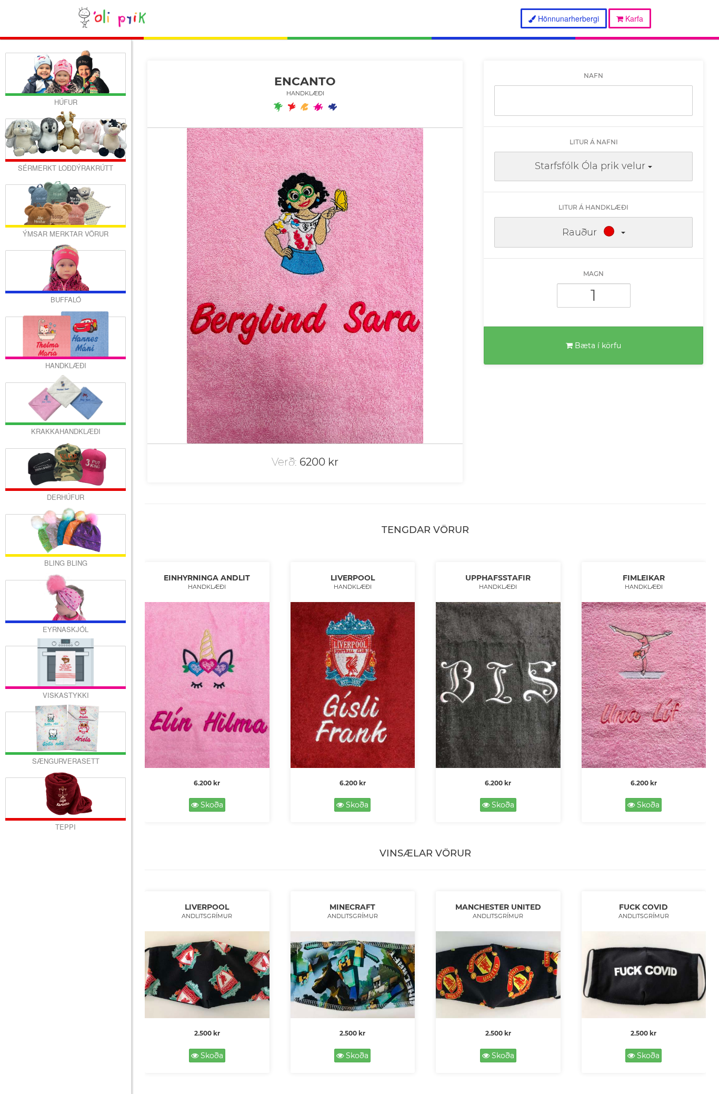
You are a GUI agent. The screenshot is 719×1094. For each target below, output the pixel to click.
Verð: (284, 462)
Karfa (633, 18)
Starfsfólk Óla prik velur (590, 166)
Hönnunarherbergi (567, 18)
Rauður (579, 232)
